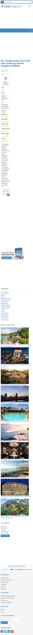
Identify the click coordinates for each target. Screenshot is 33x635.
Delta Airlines (4, 528)
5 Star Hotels (4, 292)
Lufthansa (3, 529)
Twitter (5, 631)
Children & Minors (5, 300)
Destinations (4, 301)
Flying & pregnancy (6, 305)
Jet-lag (2, 311)
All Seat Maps (5, 535)
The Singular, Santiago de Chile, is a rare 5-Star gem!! (14, 403)
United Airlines (5, 533)
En (30, 6)
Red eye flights (5, 314)
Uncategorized (5, 319)
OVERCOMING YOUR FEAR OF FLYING (10, 441)
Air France (3, 526)
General (3, 310)
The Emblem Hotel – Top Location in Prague (12, 459)
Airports (3, 297)
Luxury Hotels (4, 313)
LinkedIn (9, 631)
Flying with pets (5, 308)
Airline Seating (5, 293)
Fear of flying (4, 303)
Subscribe (4, 622)
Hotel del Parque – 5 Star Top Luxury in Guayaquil (13, 384)
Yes (8, 194)
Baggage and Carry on (6, 298)
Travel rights (4, 318)
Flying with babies (5, 306)
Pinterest (12, 631)
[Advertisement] (16, 18)
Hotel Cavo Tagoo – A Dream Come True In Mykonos (14, 478)
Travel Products (5, 316)
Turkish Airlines (5, 531)
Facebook (2, 631)
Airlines (3, 295)
